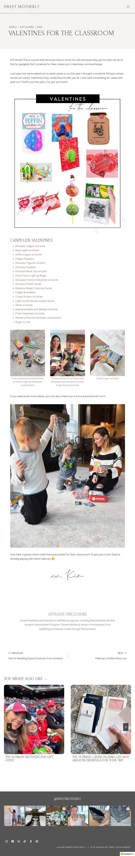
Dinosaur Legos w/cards (30, 246)
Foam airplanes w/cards (29, 313)
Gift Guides (27, 27)
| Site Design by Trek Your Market (109, 847)
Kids (39, 27)
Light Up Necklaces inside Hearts (35, 301)
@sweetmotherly (67, 799)
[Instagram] (6, 841)
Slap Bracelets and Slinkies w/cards (36, 309)
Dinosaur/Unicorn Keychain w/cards (36, 280)
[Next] (125, 727)
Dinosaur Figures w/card (30, 263)
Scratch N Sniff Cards (28, 284)
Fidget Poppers (24, 259)
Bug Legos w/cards (27, 250)
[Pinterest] (18, 841)
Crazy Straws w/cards (28, 297)
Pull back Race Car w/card (31, 271)
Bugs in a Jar (22, 322)
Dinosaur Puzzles (25, 267)
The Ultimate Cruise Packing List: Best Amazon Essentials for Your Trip (100, 758)
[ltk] (37, 841)
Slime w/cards (24, 305)
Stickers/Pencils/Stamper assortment (38, 318)
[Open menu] (128, 6)
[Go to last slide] (9, 727)
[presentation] (34, 719)
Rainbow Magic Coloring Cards (33, 288)
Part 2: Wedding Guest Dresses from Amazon (36, 656)
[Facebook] (12, 841)
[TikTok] (24, 841)
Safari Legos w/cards (28, 254)
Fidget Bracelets (25, 292)
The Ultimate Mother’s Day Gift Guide (29, 758)
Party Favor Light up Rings (30, 275)
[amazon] (30, 841)
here (102, 396)
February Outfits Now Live (111, 656)
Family (13, 27)
